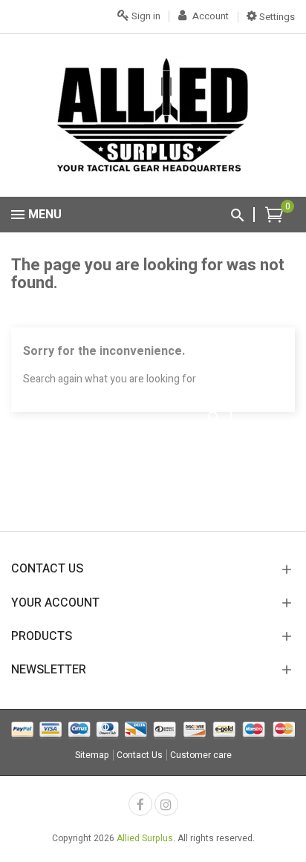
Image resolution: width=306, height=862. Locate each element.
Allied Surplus (145, 838)
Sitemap (92, 755)
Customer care (201, 755)
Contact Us (140, 755)
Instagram (166, 804)
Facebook (140, 804)
